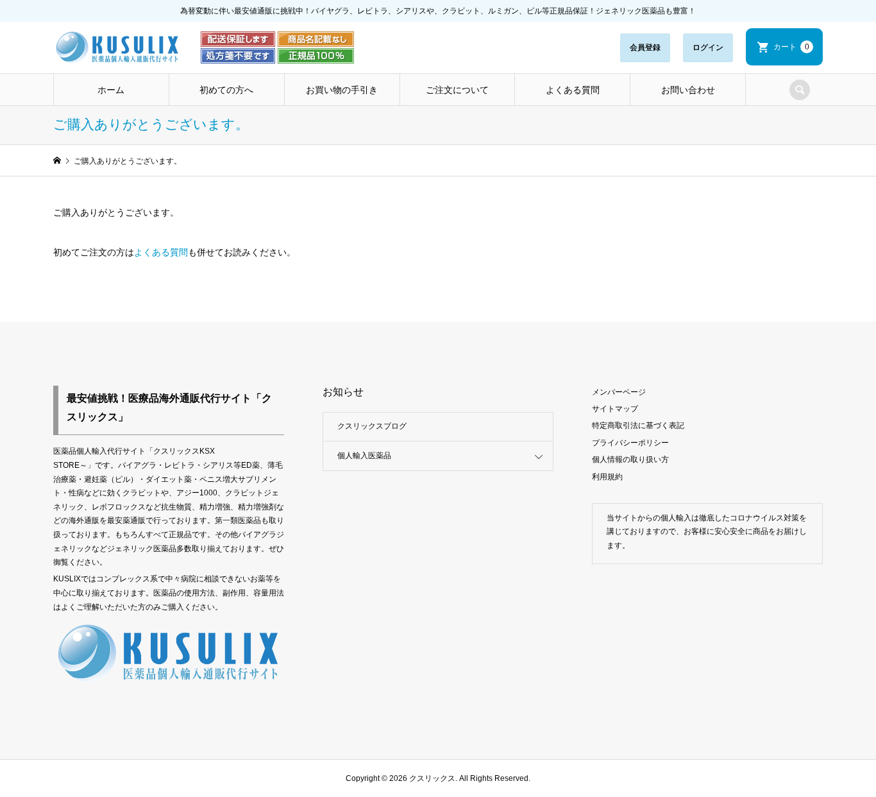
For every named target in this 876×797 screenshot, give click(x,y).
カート (791, 46)
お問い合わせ (688, 90)
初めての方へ (226, 90)
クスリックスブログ (372, 426)
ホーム (110, 90)
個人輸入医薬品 (364, 455)
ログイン (708, 47)
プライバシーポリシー (630, 442)
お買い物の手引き (342, 90)
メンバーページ (619, 392)
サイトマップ (615, 408)
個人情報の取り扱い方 (630, 459)
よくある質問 (573, 90)
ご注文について (457, 90)
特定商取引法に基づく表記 (638, 425)
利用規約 (607, 476)
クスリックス (431, 778)
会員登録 (645, 47)
